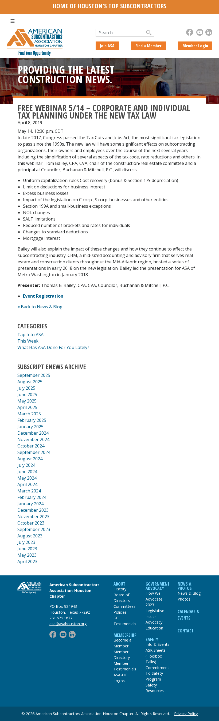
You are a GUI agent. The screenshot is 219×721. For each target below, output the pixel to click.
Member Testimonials (125, 666)
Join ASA (107, 46)
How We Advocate (154, 596)
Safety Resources (155, 687)
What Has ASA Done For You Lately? (53, 347)
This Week (27, 341)
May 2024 (27, 478)
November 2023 (33, 516)
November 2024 (33, 439)
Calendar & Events (188, 615)
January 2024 (30, 504)
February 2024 (31, 497)
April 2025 (27, 407)
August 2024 (29, 459)
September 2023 (33, 529)
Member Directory (122, 654)
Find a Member (148, 46)
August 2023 (29, 536)
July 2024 (26, 465)
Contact (186, 631)
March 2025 (29, 414)
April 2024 (27, 484)
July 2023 (26, 542)
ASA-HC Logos (120, 677)
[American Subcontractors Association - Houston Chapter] (29, 588)
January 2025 (30, 427)
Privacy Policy (186, 713)
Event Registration (43, 296)
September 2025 (33, 375)
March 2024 (29, 491)
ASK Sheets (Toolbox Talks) (156, 656)
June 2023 (27, 549)
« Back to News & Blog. (40, 307)
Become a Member (122, 642)
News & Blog (189, 593)
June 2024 (27, 472)
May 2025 (27, 401)
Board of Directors (122, 597)
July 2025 (26, 388)
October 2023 (30, 523)
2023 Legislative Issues (155, 610)
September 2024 (33, 452)
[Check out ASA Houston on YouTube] (199, 32)
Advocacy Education (154, 625)
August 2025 (29, 382)
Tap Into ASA (30, 334)
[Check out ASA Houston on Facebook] (189, 32)
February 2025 (31, 420)
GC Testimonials (125, 620)
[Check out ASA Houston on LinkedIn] (208, 32)
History (120, 588)
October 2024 (30, 446)
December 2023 (33, 510)
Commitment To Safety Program (157, 673)
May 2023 (27, 555)
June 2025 (27, 394)
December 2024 (33, 433)
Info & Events (157, 644)
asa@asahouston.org (68, 623)
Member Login (195, 46)
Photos (184, 599)
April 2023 (27, 561)
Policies (120, 612)
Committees (124, 606)
